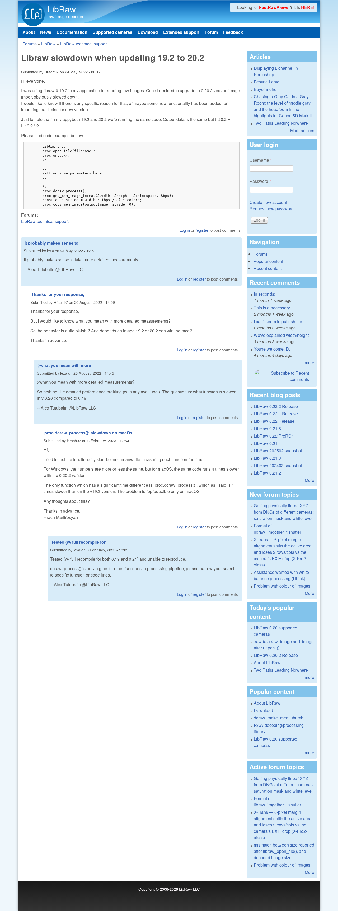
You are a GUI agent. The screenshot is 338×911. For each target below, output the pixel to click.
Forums (29, 44)
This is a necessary (272, 308)
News (45, 32)
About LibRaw (267, 662)
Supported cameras (112, 32)
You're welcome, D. (272, 349)
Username (261, 160)
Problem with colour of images (282, 586)
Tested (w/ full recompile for (78, 542)
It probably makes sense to (51, 243)
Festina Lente (266, 82)
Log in (185, 230)
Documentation (72, 32)
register (201, 230)
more (309, 363)
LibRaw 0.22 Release (274, 421)
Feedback (233, 32)
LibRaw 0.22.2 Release (276, 406)
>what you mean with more (64, 365)
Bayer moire (265, 89)
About (28, 32)
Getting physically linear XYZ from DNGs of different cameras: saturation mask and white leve (284, 512)
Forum (211, 32)
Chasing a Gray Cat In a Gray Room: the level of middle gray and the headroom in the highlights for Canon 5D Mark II (283, 106)
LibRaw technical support (84, 44)
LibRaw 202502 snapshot (278, 451)
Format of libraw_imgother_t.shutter (277, 529)
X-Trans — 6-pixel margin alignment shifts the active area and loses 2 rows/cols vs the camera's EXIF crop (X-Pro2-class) (283, 552)
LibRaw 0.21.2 (267, 473)
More (309, 480)
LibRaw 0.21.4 (267, 443)
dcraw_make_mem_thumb (278, 718)
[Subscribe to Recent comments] (282, 376)
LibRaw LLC (189, 889)
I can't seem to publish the (278, 321)
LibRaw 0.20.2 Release (276, 655)
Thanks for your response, (57, 294)
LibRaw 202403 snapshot (278, 465)
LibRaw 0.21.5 (267, 428)
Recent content (267, 268)
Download (148, 32)
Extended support (181, 32)
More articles (302, 130)
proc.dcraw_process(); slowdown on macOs (88, 433)
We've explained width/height (281, 335)
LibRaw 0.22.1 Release (276, 414)
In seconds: (264, 294)
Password (260, 181)
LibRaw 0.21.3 (267, 458)
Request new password (272, 209)
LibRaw (62, 9)
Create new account (268, 202)
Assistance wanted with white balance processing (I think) (281, 575)
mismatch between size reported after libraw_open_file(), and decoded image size (284, 851)
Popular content (268, 261)
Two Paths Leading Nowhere (281, 123)
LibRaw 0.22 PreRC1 (274, 436)
